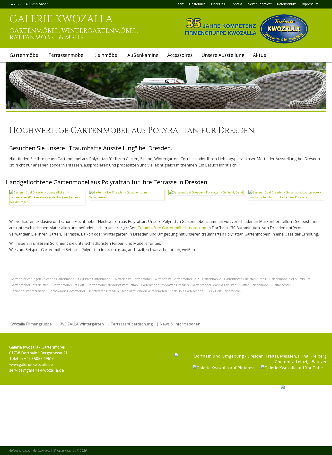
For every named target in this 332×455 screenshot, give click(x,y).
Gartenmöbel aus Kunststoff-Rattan (112, 285)
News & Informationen (180, 324)
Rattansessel (281, 285)
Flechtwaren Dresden (103, 291)
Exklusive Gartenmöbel (94, 279)
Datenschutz (286, 4)
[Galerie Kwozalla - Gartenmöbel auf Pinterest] (224, 367)
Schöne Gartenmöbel (59, 279)
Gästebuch (197, 4)
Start (179, 4)
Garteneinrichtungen (26, 279)
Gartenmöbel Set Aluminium (289, 279)
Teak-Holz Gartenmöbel (187, 291)
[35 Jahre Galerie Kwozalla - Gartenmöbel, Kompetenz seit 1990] (246, 42)
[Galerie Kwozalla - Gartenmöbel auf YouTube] (292, 367)
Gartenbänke (211, 279)
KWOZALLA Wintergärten (82, 324)
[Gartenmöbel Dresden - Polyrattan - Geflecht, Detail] (206, 192)
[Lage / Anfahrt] (302, 387)
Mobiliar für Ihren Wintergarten (144, 291)
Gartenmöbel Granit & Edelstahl (214, 285)
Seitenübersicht (259, 4)
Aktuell (261, 55)
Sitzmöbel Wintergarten (28, 291)
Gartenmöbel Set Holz (68, 285)
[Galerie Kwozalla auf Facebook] (251, 361)
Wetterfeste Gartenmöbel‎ (133, 279)
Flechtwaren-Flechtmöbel (66, 291)
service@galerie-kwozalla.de (36, 370)
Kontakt (236, 4)
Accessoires (179, 55)
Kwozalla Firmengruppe (30, 324)
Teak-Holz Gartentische (224, 291)
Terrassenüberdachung (132, 324)
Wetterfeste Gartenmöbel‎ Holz (177, 279)
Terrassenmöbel (66, 55)
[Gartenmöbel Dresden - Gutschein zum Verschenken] (127, 197)
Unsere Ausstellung (222, 55)
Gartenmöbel (24, 55)
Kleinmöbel (105, 55)
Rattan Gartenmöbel (255, 285)
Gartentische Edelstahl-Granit (245, 279)
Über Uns (218, 4)
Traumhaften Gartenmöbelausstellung (172, 227)
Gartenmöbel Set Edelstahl (30, 285)
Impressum (310, 4)
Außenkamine (142, 55)
